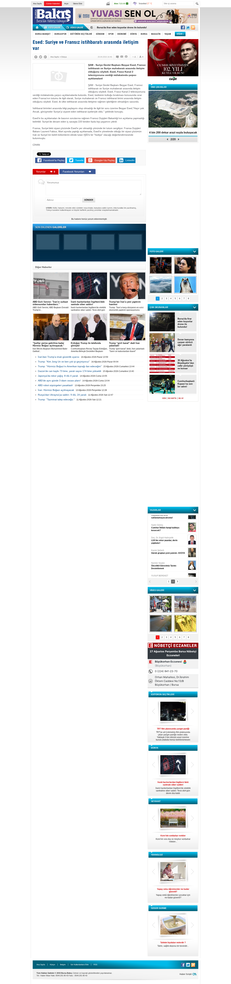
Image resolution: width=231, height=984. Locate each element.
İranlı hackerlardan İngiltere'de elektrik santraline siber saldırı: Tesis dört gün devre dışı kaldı (88, 306)
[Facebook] (35, 56)
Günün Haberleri (53, 4)
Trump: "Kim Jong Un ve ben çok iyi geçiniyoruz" (64, 361)
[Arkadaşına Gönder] (121, 56)
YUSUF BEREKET (163, 519)
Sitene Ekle (77, 4)
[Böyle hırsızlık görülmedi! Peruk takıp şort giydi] (185, 623)
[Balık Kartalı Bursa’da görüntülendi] (185, 284)
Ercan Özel (162, 544)
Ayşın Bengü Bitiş (161, 570)
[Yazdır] (126, 56)
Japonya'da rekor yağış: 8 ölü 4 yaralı (58, 375)
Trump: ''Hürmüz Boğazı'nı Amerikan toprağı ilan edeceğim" (70, 366)
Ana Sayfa (37, 4)
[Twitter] (40, 56)
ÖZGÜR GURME (158, 908)
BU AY (181, 398)
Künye (52, 965)
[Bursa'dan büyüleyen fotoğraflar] (160, 284)
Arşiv (66, 4)
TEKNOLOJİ (157, 855)
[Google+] (45, 56)
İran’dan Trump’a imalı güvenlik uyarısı (58, 357)
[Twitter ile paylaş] (188, 27)
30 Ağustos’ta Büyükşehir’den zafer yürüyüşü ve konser (186, 364)
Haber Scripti (186, 974)
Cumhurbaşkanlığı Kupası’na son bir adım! (119, 27)
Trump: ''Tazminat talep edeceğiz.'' (56, 399)
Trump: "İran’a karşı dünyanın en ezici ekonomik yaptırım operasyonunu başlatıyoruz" (126, 306)
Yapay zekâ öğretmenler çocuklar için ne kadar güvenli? (173, 893)
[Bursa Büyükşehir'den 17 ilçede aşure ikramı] (160, 604)
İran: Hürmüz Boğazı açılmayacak (56, 390)
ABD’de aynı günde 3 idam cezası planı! (59, 380)
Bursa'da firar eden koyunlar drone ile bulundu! (185, 322)
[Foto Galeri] (53, 27)
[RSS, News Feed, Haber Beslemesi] (193, 27)
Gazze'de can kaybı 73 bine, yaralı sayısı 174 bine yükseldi (69, 371)
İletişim (63, 965)
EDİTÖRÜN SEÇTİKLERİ (162, 694)
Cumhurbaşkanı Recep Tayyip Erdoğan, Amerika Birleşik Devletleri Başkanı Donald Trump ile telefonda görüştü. (89, 347)
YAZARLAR (155, 510)
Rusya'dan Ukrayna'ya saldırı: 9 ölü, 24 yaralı (62, 394)
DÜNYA (154, 748)
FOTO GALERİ (156, 251)
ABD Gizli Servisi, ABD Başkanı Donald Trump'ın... (50, 306)
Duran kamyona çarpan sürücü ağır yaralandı (186, 342)
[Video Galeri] (75, 27)
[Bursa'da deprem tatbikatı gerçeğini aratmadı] (160, 265)
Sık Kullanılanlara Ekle (80, 965)
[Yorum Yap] (117, 56)
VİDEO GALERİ (157, 590)
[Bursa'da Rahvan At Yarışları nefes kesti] (185, 604)
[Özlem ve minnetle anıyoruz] (185, 265)
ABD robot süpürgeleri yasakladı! (55, 385)
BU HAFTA (172, 398)
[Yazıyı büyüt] (141, 56)
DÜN (164, 398)
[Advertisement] (216, 59)
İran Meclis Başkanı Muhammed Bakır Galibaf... (50, 347)
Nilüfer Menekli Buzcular (164, 533)
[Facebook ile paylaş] (183, 27)
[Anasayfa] (37, 27)
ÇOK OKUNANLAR (159, 307)
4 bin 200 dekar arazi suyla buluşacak (173, 132)
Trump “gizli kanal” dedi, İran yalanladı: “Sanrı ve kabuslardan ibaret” (127, 347)
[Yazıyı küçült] (134, 56)
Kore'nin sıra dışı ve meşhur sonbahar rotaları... (173, 838)
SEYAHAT (155, 801)
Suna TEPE (168, 557)
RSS (95, 965)
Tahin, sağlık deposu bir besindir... (173, 944)
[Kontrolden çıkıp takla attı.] (160, 623)
